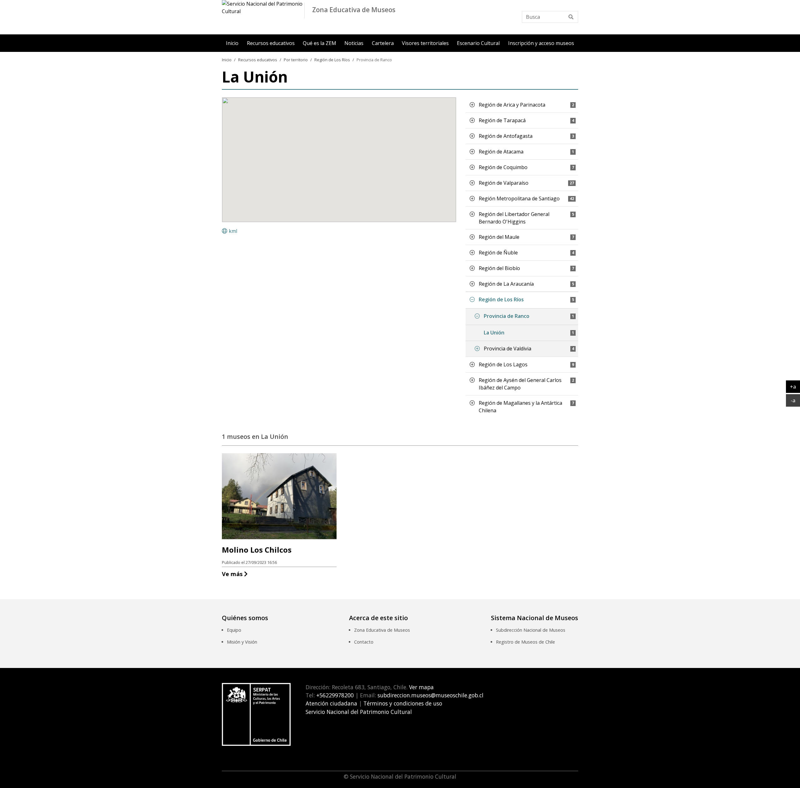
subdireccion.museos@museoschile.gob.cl (430, 695)
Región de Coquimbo (503, 167)
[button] (472, 105)
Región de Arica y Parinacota (512, 104)
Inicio (232, 43)
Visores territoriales (425, 43)
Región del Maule (499, 236)
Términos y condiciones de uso (402, 703)
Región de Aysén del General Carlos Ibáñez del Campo (520, 384)
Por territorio (296, 60)
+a (795, 386)
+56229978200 (334, 695)
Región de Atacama (501, 151)
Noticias (353, 43)
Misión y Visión (242, 642)
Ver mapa (421, 687)
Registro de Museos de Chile (525, 642)
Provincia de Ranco (374, 60)
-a (795, 400)
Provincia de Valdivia (507, 348)
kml (233, 231)
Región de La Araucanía (506, 283)
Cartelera (383, 43)
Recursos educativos (271, 43)
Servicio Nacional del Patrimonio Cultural (359, 711)
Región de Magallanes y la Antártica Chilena (520, 406)
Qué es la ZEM (319, 43)
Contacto (363, 642)
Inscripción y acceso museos (541, 43)
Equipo (234, 630)
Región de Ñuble (498, 252)
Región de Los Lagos (503, 364)
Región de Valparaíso (503, 182)
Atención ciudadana (331, 703)
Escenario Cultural (478, 43)
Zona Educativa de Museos (382, 630)
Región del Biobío (499, 268)
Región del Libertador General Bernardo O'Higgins (514, 218)
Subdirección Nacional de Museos (530, 630)
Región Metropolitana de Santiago (519, 198)
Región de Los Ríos (332, 60)
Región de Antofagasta (505, 136)
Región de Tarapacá (502, 120)
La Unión (494, 332)
